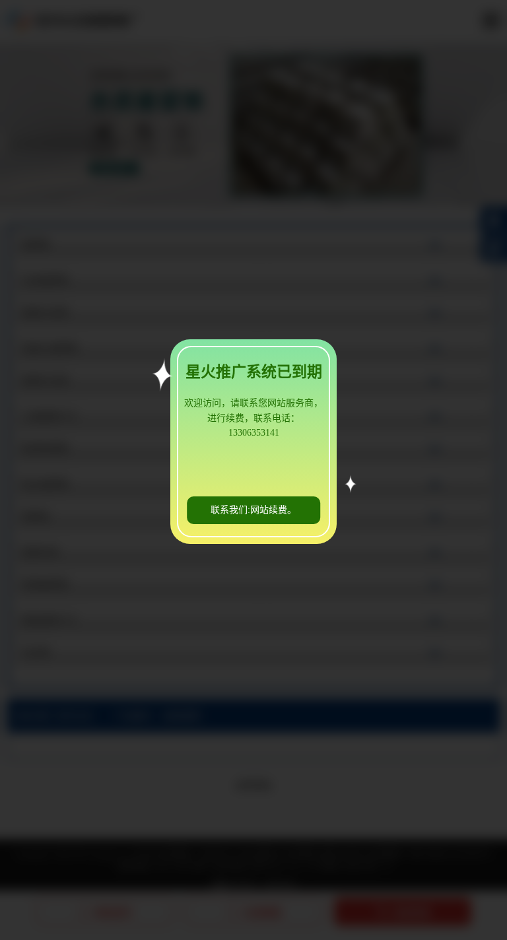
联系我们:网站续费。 (253, 510)
